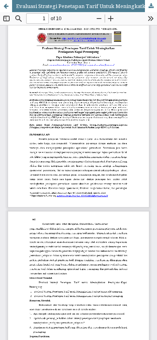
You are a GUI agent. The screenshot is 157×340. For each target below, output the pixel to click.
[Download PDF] (151, 6)
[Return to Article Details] (6, 6)
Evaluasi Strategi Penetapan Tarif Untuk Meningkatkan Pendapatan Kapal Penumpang (86, 6)
